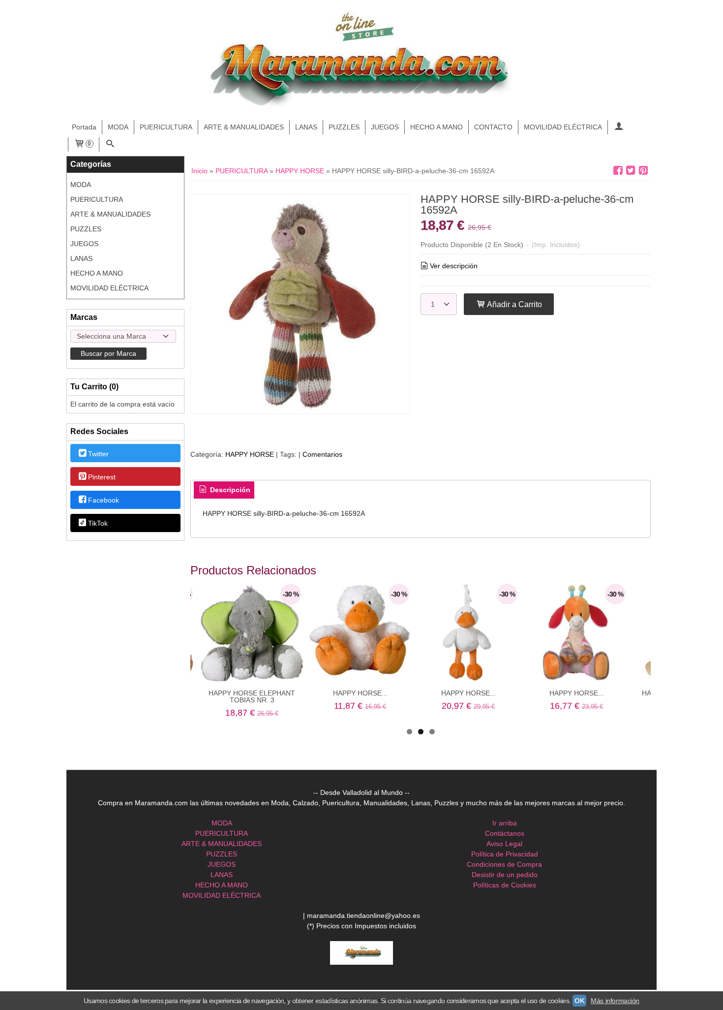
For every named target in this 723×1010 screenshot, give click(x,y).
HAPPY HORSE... (360, 693)
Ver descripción (454, 266)
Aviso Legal (504, 844)
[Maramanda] (361, 60)
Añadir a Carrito (513, 304)
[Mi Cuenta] (618, 127)
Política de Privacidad (504, 854)
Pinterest (102, 477)
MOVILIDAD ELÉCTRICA (563, 127)
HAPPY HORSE (249, 454)
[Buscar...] (110, 144)
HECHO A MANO (436, 127)
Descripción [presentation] (229, 490)
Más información (615, 1001)
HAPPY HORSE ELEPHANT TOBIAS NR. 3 (252, 696)
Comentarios (322, 454)
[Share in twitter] (630, 170)
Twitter (98, 454)
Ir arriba (504, 823)
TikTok (98, 524)
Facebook (103, 500)
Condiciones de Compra (504, 864)
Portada (84, 127)
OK (579, 1001)
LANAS (306, 127)
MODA (118, 127)
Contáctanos (504, 833)
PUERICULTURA (166, 127)
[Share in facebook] (617, 170)
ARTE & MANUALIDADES (244, 127)
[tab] (224, 490)
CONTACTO (493, 127)
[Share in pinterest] (643, 170)
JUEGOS (385, 127)
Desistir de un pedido (505, 875)
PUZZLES (344, 127)
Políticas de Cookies (504, 885)
